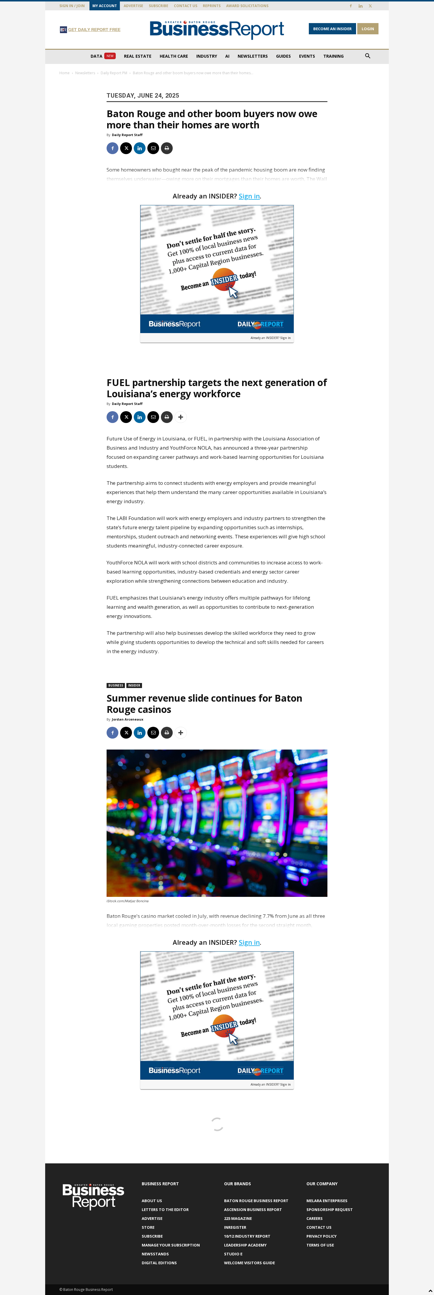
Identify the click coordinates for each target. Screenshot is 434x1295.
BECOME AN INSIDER (332, 28)
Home (64, 72)
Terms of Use (320, 1245)
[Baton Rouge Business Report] (217, 30)
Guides (283, 56)
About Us (152, 1200)
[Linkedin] (360, 5)
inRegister (235, 1227)
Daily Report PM (114, 72)
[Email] (153, 148)
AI (227, 56)
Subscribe (158, 5)
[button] (367, 56)
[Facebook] (350, 5)
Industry (206, 56)
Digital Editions (159, 1262)
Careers (314, 1218)
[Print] (167, 148)
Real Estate (137, 56)
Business (115, 685)
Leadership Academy (245, 1245)
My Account (104, 5)
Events (307, 56)
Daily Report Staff (127, 135)
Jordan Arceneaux (127, 719)
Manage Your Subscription (171, 1245)
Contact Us (185, 5)
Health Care (174, 56)
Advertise (133, 5)
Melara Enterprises (326, 1200)
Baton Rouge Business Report (256, 1200)
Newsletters (253, 56)
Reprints (212, 5)
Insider (134, 685)
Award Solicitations (247, 5)
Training (333, 56)
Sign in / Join (72, 5)
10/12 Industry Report (247, 1236)
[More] (180, 417)
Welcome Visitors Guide (249, 1262)
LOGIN (368, 28)
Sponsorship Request (329, 1209)
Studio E (233, 1254)
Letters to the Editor (165, 1209)
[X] (370, 5)
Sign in (249, 195)
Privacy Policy (321, 1236)
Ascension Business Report (253, 1209)
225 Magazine (238, 1218)
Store (148, 1227)
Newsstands (155, 1254)
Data (102, 56)
